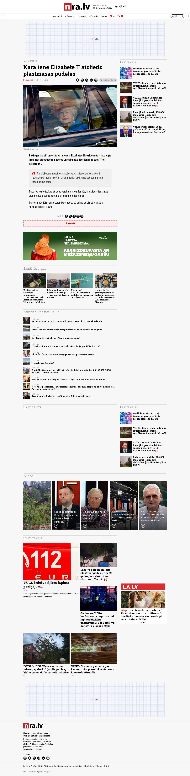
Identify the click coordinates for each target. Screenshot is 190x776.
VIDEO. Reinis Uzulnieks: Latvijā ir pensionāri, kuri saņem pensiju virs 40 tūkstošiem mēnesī (148, 101)
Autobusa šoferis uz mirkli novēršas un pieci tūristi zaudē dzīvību (67, 321)
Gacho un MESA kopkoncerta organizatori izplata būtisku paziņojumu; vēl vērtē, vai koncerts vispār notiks (97, 619)
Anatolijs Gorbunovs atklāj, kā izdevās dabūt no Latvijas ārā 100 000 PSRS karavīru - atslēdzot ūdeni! (71, 371)
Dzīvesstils (70, 16)
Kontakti (106, 766)
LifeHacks (93, 16)
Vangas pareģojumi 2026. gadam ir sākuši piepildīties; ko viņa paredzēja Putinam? (149, 129)
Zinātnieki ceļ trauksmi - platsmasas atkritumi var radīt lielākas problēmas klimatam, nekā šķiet (34, 296)
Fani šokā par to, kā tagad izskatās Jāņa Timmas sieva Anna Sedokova (69, 379)
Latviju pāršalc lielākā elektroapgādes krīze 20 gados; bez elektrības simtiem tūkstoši (96, 574)
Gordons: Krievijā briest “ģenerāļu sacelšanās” (56, 338)
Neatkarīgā (57, 16)
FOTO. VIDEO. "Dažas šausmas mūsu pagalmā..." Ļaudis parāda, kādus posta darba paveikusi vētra (46, 669)
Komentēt (70, 223)
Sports (104, 16)
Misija (40, 766)
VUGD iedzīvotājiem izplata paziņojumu (46, 584)
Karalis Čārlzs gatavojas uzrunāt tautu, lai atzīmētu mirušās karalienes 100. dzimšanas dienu (105, 296)
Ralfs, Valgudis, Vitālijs (102, 8)
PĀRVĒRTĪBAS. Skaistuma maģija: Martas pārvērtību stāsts (63, 354)
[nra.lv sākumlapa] (77, 7)
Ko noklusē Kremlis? (43, 363)
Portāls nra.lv (28, 80)
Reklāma (34, 766)
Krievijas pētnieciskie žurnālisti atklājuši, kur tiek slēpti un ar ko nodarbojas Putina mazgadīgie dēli (73, 387)
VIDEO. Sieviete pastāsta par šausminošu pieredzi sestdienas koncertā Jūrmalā (149, 86)
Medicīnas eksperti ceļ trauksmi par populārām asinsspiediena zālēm (147, 71)
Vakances (99, 766)
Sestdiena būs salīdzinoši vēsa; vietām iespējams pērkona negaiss (67, 329)
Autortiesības (77, 766)
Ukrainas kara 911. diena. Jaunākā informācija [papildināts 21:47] (66, 346)
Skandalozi (32, 61)
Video (28, 476)
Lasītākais (128, 62)
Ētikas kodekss (89, 766)
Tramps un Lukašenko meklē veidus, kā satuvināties (60, 396)
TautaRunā (81, 16)
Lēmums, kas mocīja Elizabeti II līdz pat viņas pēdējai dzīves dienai (58, 294)
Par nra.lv (26, 766)
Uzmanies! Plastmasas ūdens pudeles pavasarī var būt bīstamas (82, 294)
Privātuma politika (50, 766)
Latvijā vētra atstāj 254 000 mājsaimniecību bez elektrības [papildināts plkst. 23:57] (149, 116)
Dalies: (60, 216)
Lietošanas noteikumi (64, 766)
